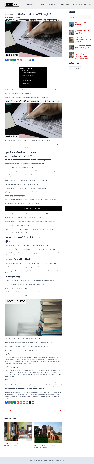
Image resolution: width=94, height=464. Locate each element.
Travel (89, 4)
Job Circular (60, 4)
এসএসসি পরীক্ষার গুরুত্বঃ (26, 82)
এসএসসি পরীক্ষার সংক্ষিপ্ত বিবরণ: (26, 80)
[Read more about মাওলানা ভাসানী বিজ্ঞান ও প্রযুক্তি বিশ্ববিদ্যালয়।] (48, 433)
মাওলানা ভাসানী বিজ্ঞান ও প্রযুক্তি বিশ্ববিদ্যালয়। (45, 445)
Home (36, 4)
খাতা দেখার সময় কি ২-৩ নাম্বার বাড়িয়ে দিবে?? (29, 72)
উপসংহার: (27, 86)
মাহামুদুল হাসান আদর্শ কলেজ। (11, 443)
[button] (70, 4)
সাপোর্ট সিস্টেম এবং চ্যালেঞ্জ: (28, 84)
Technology (82, 4)
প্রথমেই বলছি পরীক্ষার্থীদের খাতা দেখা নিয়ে (27, 70)
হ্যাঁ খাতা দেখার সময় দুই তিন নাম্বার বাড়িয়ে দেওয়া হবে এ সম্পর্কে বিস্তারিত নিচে (34, 73)
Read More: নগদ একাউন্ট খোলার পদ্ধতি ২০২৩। (33, 208)
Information (51, 4)
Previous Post (6, 410)
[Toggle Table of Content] (44, 68)
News (67, 4)
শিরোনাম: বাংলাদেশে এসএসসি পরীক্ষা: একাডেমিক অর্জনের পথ (31, 76)
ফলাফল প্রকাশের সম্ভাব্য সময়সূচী (28, 75)
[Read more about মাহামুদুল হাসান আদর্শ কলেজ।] (18, 431)
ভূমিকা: (21, 78)
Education (43, 4)
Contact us (29, 4)
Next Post (61, 410)
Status (75, 4)
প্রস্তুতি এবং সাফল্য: (26, 83)
